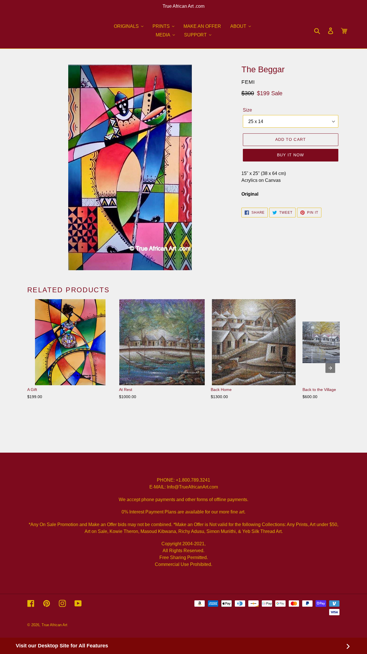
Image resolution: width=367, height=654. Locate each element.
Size (247, 110)
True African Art (54, 625)
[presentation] (330, 368)
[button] (128, 26)
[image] (130, 167)
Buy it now (290, 155)
